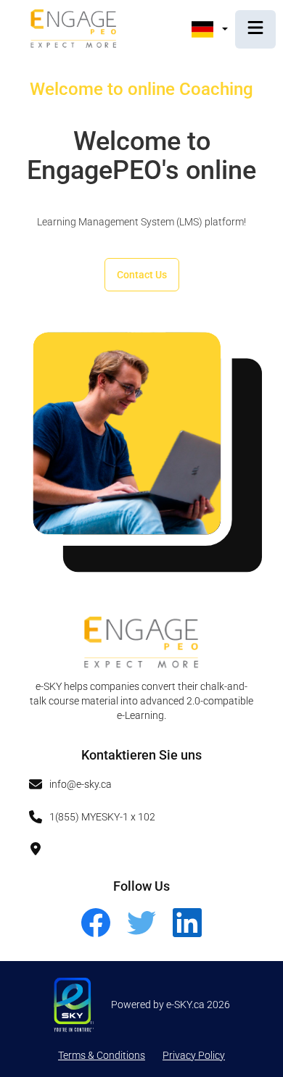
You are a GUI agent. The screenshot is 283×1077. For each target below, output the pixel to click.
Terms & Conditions (101, 1055)
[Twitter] (142, 934)
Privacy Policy (194, 1055)
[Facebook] (97, 934)
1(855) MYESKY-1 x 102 (102, 817)
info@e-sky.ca (80, 784)
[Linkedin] (187, 934)
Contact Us (142, 274)
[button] (210, 29)
